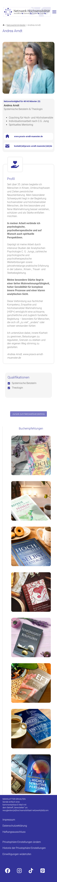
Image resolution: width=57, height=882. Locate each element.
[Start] (4, 25)
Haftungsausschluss (14, 831)
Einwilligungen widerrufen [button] (17, 854)
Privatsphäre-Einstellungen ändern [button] (22, 841)
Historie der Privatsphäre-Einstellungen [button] (24, 847)
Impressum (9, 819)
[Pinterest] (43, 871)
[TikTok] (31, 871)
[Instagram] (19, 871)
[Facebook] (8, 871)
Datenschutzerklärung (15, 825)
